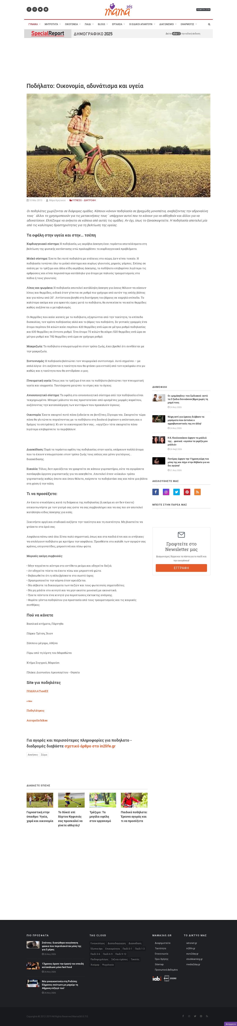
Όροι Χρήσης (161, 959)
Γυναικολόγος (98, 943)
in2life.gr (190, 948)
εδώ (175, 33)
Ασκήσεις (33, 754)
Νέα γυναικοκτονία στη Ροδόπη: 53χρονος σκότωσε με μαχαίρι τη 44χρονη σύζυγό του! (60, 984)
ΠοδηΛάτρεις (35, 710)
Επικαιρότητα (112, 948)
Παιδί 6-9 (108, 954)
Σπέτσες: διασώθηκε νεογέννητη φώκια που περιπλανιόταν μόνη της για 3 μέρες (61, 946)
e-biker (29, 701)
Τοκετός (135, 959)
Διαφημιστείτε (162, 943)
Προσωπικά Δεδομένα (166, 969)
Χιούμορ (95, 964)
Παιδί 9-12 (120, 954)
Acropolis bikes (37, 720)
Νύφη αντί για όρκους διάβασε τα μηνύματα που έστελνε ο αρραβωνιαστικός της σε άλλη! (186, 420)
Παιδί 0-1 (127, 948)
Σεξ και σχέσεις (119, 959)
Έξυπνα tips (97, 948)
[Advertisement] (87, 867)
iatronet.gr (191, 943)
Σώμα (44, 754)
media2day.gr (193, 964)
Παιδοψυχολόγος (100, 959)
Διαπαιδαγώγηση (117, 943)
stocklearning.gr (194, 959)
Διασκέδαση (135, 943)
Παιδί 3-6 (95, 954)
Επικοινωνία (161, 953)
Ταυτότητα (160, 948)
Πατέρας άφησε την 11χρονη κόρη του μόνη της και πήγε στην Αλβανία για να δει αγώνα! (188, 462)
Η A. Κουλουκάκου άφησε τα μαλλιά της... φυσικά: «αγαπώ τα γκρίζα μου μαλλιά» (188, 441)
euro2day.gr (192, 953)
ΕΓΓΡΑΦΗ (181, 568)
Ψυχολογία (108, 964)
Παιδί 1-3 (140, 948)
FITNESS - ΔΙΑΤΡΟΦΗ (84, 200)
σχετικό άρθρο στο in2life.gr (90, 746)
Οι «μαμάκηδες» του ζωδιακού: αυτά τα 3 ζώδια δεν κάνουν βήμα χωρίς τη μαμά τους (188, 399)
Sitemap (159, 964)
